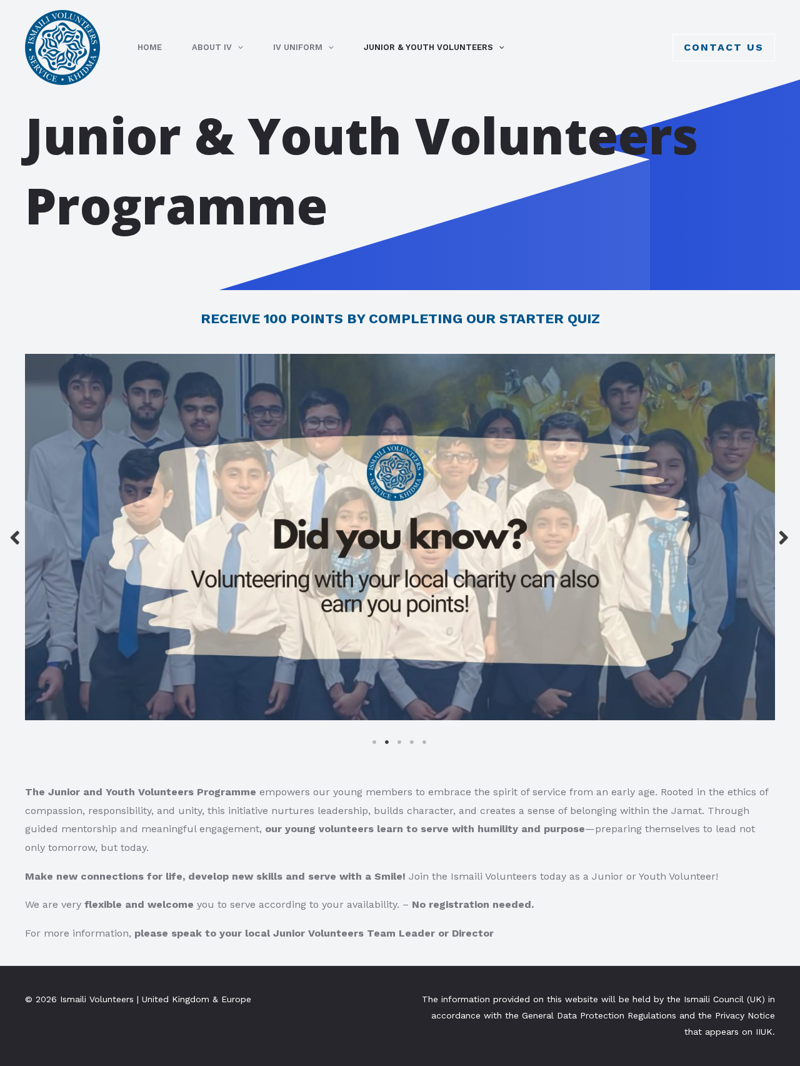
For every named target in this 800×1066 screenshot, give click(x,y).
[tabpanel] (400, 537)
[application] (237, 47)
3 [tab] (400, 742)
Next (784, 537)
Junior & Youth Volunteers (428, 47)
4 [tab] (412, 742)
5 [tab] (425, 742)
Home (150, 47)
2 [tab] (387, 742)
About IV (212, 47)
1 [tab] (375, 742)
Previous (15, 537)
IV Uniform (297, 47)
